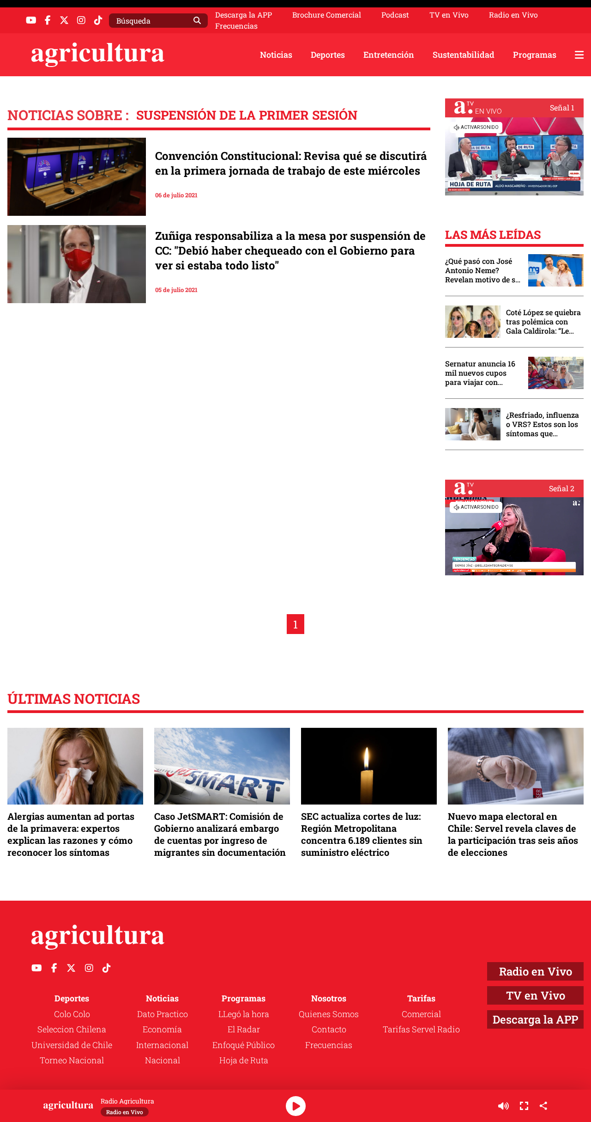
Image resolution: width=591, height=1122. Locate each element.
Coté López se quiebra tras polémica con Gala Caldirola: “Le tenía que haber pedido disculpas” (543, 321)
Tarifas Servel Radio (421, 1029)
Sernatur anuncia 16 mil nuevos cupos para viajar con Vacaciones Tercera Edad (480, 373)
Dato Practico (162, 1013)
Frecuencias (236, 26)
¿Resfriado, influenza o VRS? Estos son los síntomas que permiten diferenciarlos (542, 424)
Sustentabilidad (464, 54)
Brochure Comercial (326, 14)
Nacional (162, 1060)
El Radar (244, 1029)
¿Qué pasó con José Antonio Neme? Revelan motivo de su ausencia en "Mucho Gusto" (482, 270)
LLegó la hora (243, 1013)
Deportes (328, 54)
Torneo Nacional (72, 1060)
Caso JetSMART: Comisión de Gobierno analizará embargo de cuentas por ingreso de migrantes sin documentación (220, 834)
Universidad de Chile (71, 1044)
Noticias (276, 54)
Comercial (421, 1013)
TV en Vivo (449, 14)
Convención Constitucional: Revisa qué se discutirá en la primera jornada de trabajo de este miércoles (291, 163)
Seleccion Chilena (71, 1029)
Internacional (162, 1044)
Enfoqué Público (243, 1044)
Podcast (395, 14)
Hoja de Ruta (243, 1060)
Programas (534, 54)
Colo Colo (72, 1013)
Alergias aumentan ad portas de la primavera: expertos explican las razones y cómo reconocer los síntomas (70, 834)
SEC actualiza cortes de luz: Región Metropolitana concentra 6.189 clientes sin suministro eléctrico (361, 834)
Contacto (329, 1029)
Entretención (388, 54)
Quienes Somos (329, 1013)
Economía (162, 1029)
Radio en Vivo (513, 14)
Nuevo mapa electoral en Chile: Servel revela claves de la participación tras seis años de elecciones (513, 834)
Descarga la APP (243, 14)
